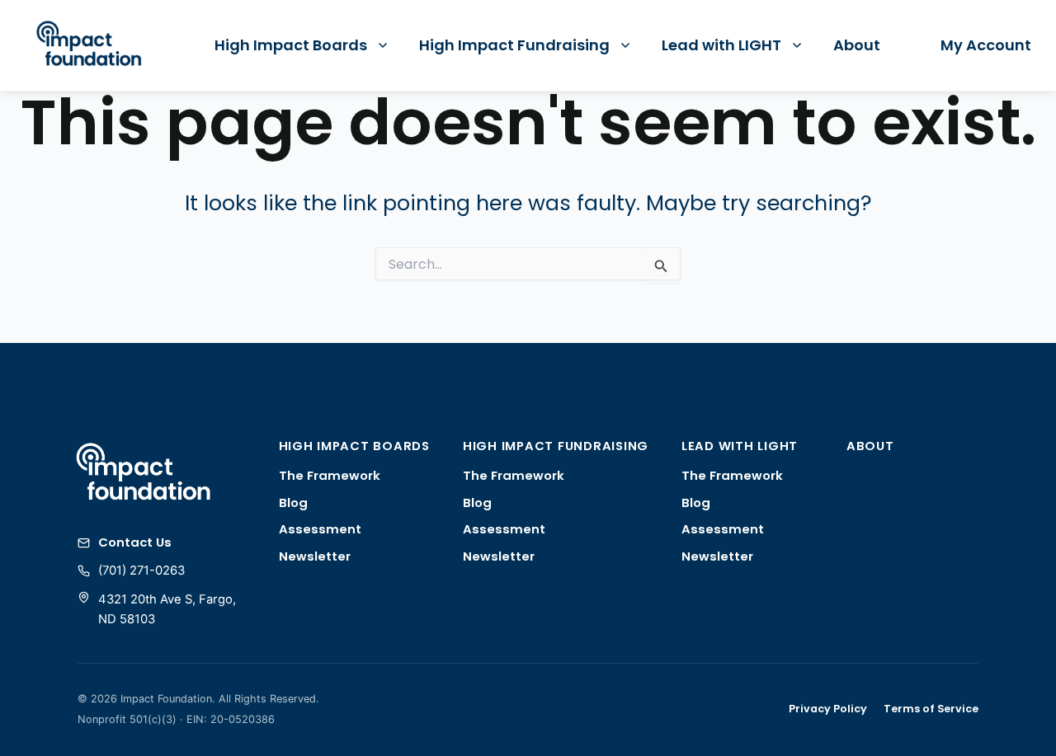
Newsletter (315, 556)
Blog (293, 502)
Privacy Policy (828, 709)
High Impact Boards (290, 45)
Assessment (320, 529)
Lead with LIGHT (721, 45)
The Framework (329, 475)
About (856, 45)
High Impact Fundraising (514, 45)
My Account (985, 45)
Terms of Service (931, 709)
